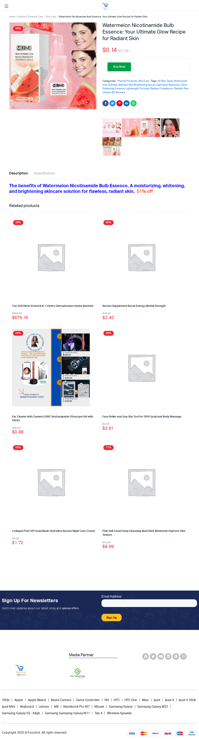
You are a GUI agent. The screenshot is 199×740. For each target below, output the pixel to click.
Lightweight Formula (137, 88)
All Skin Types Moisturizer (172, 81)
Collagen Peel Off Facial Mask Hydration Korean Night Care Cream (53, 531)
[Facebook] (145, 656)
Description (18, 173)
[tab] (18, 173)
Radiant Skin (181, 88)
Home (12, 17)
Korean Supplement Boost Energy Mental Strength (134, 306)
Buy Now (119, 66)
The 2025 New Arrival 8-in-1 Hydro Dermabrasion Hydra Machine (52, 306)
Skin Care (51, 17)
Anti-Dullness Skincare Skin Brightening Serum (128, 85)
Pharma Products (127, 81)
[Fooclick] (105, 6)
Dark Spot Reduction (168, 85)
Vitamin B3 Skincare (113, 92)
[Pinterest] (176, 656)
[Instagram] (183, 656)
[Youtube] (160, 656)
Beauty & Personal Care (30, 17)
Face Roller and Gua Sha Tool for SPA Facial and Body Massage (142, 416)
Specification (44, 173)
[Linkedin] (168, 656)
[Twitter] (153, 656)
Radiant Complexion (161, 88)
